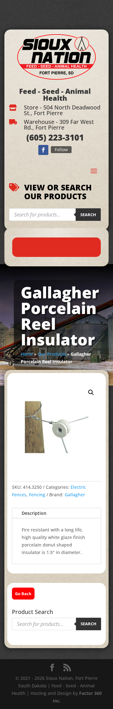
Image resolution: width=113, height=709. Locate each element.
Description (34, 513)
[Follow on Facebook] (43, 150)
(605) (36, 137)
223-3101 (65, 137)
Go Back (23, 593)
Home (27, 354)
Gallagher (75, 495)
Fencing (37, 495)
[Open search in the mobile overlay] (54, 214)
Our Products (52, 354)
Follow (61, 149)
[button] (91, 392)
